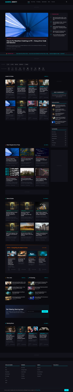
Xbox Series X (7, 374)
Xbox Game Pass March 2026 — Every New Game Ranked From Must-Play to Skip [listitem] (32, 53)
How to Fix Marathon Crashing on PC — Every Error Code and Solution (26, 42)
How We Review (40, 371)
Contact (38, 369)
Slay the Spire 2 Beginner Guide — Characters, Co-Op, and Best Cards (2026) (42, 213)
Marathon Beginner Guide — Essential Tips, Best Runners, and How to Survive (59, 23)
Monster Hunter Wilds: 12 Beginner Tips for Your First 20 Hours (27, 234)
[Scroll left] (14, 53)
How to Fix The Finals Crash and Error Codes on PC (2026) (27, 159)
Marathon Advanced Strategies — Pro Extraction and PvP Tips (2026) (21, 111)
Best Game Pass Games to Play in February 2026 (43, 336)
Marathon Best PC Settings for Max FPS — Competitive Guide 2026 (59, 32)
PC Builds (22, 376)
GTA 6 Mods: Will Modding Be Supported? (21, 260)
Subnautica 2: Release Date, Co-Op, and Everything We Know (32, 336)
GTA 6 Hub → (44, 247)
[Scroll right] (66, 53)
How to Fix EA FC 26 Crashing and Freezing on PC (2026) (41, 159)
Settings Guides (24, 369)
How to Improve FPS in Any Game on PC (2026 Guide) (41, 298)
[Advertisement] (27, 132)
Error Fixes (33, 1)
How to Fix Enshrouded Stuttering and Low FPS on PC (27, 179)
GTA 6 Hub (23, 378)
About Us (38, 367)
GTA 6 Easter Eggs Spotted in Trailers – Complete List (32, 260)
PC (5, 378)
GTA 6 (49, 1)
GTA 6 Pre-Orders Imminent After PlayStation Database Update (21, 336)
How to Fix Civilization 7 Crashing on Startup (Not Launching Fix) (11, 179)
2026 (6, 382)
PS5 (6, 367)
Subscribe (45, 311)
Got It (66, 390)
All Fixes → (46, 144)
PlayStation (7, 371)
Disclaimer (39, 376)
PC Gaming (38, 1)
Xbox (6, 369)
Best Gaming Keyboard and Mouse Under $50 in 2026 (18, 293)
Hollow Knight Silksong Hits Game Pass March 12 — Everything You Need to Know (59, 27)
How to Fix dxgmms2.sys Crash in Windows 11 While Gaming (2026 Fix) (41, 179)
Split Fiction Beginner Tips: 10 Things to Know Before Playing (12, 234)
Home (29, 1)
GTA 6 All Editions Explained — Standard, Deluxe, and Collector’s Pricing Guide (43, 111)
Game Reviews (59, 136)
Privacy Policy (39, 374)
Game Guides (44, 1)
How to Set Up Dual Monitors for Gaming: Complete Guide (41, 293)
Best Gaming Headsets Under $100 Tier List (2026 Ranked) (18, 298)
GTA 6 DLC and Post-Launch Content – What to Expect (42, 260)
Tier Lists (53, 1)
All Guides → (46, 198)
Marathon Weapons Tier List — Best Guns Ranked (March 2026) (18, 288)
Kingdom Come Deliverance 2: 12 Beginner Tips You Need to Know (41, 234)
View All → (46, 76)
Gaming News (31, 86)
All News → (46, 323)
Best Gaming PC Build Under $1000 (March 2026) (32, 110)
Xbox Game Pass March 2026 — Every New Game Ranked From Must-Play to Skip (59, 18)
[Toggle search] (66, 2)
